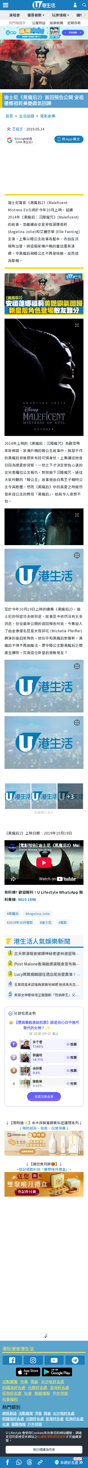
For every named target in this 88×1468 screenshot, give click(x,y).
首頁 (9, 116)
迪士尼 (47, 922)
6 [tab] (56, 27)
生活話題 (26, 116)
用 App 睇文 (71, 139)
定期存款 (74, 22)
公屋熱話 (39, 22)
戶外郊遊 (60, 1393)
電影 (63, 922)
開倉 (34, 1381)
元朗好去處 (37, 1387)
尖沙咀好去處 (52, 1381)
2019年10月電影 (21, 922)
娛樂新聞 (56, 22)
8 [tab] (38, 33)
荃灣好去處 (59, 1387)
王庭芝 (17, 129)
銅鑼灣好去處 (13, 1387)
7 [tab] (34, 33)
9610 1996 (27, 899)
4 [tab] (47, 27)
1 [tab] (34, 27)
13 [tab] (40, 38)
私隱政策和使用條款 (51, 1436)
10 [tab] (47, 33)
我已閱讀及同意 (44, 1449)
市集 (24, 1381)
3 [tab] (43, 27)
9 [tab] (43, 33)
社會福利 (10, 1399)
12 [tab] (56, 33)
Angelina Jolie (38, 913)
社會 (28, 1393)
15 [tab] (49, 38)
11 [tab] (52, 33)
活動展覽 (10, 1381)
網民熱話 (9, 1413)
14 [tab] (45, 38)
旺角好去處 (11, 1393)
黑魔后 (14, 913)
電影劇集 (48, 116)
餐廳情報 (42, 1393)
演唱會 (14, 15)
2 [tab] (38, 27)
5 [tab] (52, 27)
